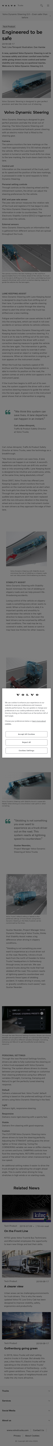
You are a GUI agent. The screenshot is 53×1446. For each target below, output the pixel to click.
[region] (26, 723)
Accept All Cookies (26, 734)
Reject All (26, 742)
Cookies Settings (26, 751)
